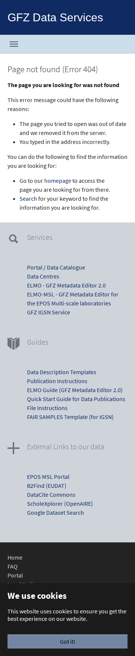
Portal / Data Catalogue (56, 267)
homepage (57, 180)
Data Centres (43, 276)
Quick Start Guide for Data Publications (76, 399)
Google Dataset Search (55, 512)
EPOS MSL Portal (48, 476)
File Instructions (47, 408)
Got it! (67, 641)
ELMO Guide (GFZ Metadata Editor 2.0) (75, 390)
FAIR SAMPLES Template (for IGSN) (70, 417)
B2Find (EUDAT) (46, 485)
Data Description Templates (61, 372)
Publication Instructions (57, 381)
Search (28, 198)
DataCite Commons (51, 494)
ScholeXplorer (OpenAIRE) (60, 503)
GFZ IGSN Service (48, 312)
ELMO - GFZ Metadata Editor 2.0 (66, 285)
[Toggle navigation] (14, 44)
